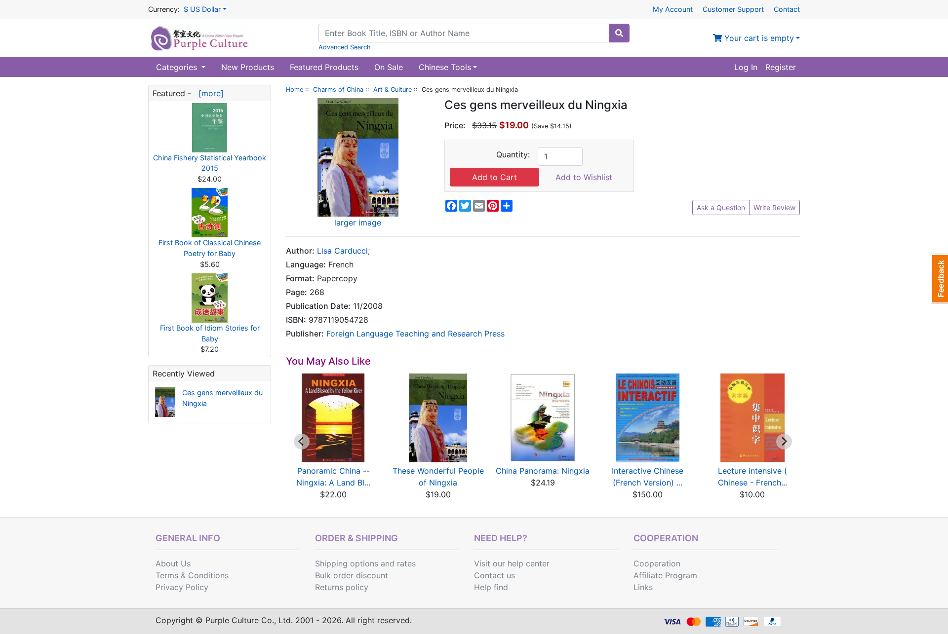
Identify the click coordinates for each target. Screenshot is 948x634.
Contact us (494, 575)
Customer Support (733, 9)
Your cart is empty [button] (758, 38)
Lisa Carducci (342, 251)
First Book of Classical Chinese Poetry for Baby (209, 248)
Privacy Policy (182, 587)
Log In (745, 67)
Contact (787, 9)
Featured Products (324, 67)
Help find (491, 587)
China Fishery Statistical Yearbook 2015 (209, 163)
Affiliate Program (665, 575)
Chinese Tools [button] (445, 67)
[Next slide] (784, 441)
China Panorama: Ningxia (543, 471)
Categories (177, 67)
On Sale (388, 67)
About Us (173, 563)
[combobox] (463, 33)
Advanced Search (344, 47)
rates (406, 563)
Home (294, 89)
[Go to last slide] (302, 441)
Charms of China (338, 89)
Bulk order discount (351, 575)
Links (643, 587)
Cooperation (656, 563)
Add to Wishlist (583, 177)
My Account (673, 9)
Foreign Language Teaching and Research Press (415, 333)
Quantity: (513, 154)
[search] (619, 33)
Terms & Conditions (192, 575)
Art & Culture (392, 89)
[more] (209, 93)
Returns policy (341, 587)
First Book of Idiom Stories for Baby (210, 333)
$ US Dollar (202, 9)
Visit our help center (512, 563)
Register (780, 67)
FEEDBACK (939, 279)
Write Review (774, 207)
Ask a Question (721, 207)
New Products (247, 67)
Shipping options (346, 563)
